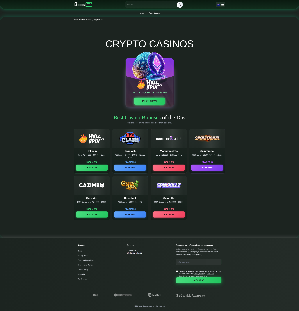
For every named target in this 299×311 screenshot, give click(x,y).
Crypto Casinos (99, 20)
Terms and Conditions (86, 260)
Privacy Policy (83, 256)
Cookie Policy (83, 270)
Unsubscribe (82, 279)
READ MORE (91, 162)
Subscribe (81, 274)
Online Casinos (154, 13)
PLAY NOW (92, 167)
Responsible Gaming (85, 265)
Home (141, 13)
